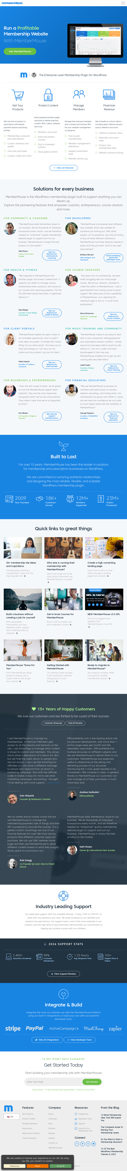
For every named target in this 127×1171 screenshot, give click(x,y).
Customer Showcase (53, 723)
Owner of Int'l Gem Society (26, 255)
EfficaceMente (87, 796)
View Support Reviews (65, 974)
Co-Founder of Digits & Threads (28, 417)
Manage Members (29, 1124)
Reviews (51, 1133)
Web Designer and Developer (87, 259)
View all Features (65, 168)
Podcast (51, 1128)
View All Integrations (48, 1040)
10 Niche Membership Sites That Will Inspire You (111, 1118)
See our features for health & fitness (52, 313)
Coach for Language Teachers (88, 318)
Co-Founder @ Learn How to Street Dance (37, 865)
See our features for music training (113, 368)
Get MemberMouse (20, 51)
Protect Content (28, 1119)
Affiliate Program (55, 1148)
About (50, 1114)
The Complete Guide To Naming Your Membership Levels (112, 1130)
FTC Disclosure (74, 1166)
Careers (51, 1138)
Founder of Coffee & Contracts (27, 366)
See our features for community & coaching (51, 255)
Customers (52, 1119)
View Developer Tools (81, 1040)
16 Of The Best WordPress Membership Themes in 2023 (112, 1151)
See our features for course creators (113, 316)
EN (11, 1116)
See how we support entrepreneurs (52, 416)
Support (81, 1124)
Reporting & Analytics (31, 1133)
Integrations (83, 1114)
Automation (27, 1128)
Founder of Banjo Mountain (87, 369)
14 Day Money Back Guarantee (63, 1059)
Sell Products (27, 1114)
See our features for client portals (52, 364)
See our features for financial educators (113, 417)
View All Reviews (75, 723)
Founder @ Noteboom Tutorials (35, 799)
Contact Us (52, 1143)
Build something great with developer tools (113, 258)
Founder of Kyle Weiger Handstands (28, 314)
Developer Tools (85, 1119)
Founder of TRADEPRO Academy (89, 417)
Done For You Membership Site (85, 1129)
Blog (50, 1124)
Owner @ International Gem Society (97, 850)
